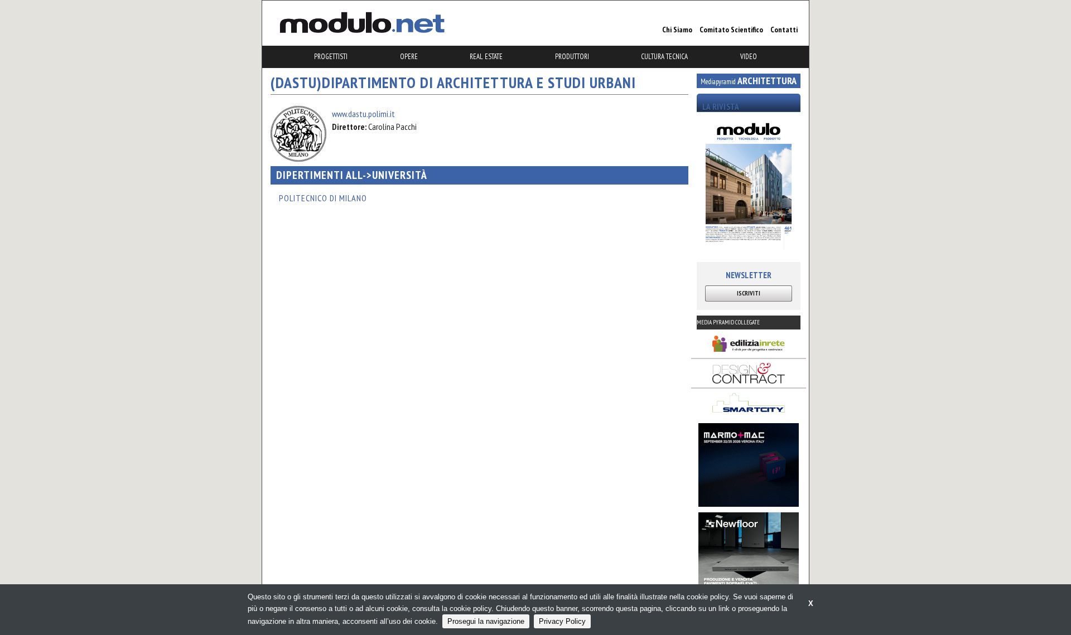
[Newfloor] (748, 554)
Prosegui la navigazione (485, 621)
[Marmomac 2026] (748, 465)
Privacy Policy (562, 621)
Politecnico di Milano (323, 198)
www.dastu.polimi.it (363, 113)
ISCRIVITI (748, 293)
